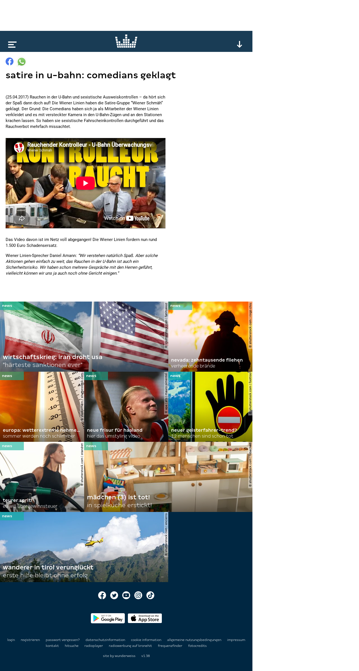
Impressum (236, 640)
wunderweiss (125, 656)
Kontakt (53, 646)
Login (11, 640)
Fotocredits (197, 646)
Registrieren (30, 640)
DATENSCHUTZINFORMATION (106, 640)
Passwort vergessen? (63, 640)
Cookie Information (146, 640)
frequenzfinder (170, 646)
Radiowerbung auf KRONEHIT (131, 646)
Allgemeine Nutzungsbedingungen (194, 640)
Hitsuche (72, 646)
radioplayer (94, 646)
